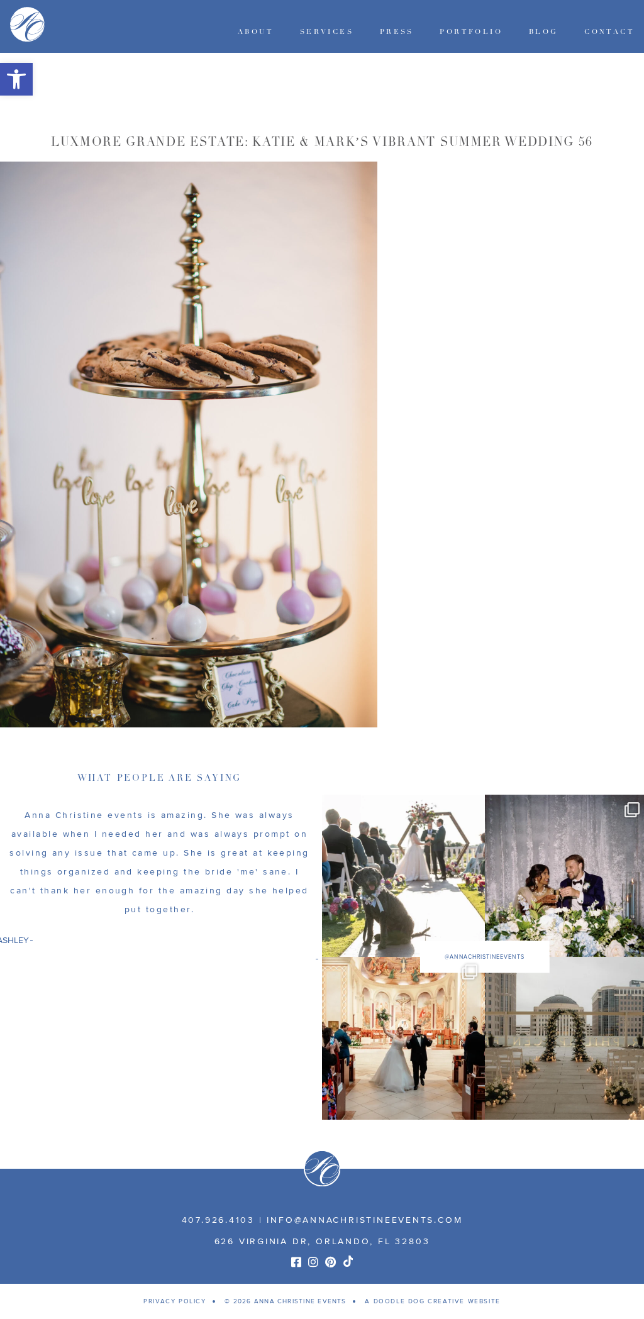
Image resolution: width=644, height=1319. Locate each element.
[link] (16, 79)
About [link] (256, 32)
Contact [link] (609, 32)
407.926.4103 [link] (218, 1220)
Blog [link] (543, 32)
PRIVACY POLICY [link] (174, 1301)
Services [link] (326, 32)
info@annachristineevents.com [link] (364, 1220)
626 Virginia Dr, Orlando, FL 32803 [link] (322, 1241)
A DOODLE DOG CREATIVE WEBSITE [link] (432, 1301)
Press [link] (397, 32)
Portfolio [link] (471, 32)
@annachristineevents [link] (484, 957)
